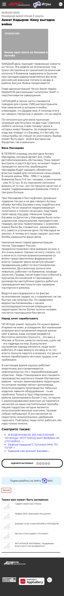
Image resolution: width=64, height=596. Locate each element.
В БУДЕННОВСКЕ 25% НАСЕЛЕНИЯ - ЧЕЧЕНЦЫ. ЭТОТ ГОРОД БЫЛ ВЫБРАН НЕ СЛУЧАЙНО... (32, 438)
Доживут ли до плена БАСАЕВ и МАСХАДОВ (37, 523)
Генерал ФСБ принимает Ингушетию (33, 514)
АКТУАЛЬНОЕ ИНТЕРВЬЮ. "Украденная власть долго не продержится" (34, 544)
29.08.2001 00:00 (10, 12)
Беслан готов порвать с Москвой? (31, 533)
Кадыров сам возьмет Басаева (28, 451)
